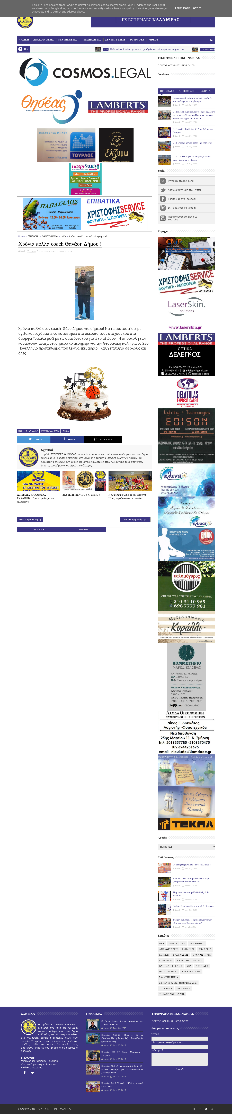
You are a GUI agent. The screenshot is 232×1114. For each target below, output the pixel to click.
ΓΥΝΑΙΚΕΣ (188, 949)
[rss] (212, 1108)
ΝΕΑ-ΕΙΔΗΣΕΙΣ (67, 39)
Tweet (38, 439)
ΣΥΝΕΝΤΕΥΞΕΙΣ (115, 39)
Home (21, 236)
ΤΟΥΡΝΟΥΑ (137, 39)
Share (71, 439)
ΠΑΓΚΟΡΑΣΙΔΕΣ (168, 971)
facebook (39, 529)
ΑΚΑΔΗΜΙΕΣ (196, 944)
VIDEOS (153, 39)
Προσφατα (167, 91)
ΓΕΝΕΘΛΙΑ (33, 236)
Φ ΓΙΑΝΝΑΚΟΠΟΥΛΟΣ (172, 994)
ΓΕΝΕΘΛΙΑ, (44, 251)
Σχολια (206, 91)
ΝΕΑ (64, 236)
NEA (65, 49)
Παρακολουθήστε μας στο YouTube (182, 218)
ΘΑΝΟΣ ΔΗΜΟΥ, (59, 251)
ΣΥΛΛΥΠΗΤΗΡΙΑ (168, 977)
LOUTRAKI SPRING (167, 49)
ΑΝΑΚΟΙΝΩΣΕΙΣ (43, 39)
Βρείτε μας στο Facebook (182, 198)
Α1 (183, 944)
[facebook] (24, 1072)
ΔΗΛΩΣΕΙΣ (205, 949)
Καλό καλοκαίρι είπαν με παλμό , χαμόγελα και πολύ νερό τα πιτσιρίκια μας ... (108, 49)
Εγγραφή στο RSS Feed (181, 180)
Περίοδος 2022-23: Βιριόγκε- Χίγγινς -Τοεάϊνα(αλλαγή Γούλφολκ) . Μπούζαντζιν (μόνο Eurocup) (122, 1038)
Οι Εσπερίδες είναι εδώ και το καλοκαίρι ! (192, 864)
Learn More (182, 8)
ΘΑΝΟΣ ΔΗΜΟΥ (50, 236)
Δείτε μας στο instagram (182, 207)
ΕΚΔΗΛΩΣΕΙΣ (92, 39)
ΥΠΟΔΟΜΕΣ (183, 988)
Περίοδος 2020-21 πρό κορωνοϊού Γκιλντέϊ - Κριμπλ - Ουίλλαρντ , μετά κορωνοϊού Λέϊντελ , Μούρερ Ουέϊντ (122, 1069)
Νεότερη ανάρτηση (30, 519)
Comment (106, 439)
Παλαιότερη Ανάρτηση (135, 519)
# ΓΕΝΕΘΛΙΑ (32, 430)
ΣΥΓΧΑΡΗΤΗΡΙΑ (191, 971)
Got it (197, 8)
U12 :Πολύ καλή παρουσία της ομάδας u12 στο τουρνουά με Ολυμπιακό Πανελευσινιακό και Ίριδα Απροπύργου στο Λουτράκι (194, 115)
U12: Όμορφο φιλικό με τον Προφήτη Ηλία (192, 142)
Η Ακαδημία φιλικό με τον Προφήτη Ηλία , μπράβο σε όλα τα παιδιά (128, 496)
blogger (83, 529)
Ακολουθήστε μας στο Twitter (184, 189)
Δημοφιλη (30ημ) (186, 92)
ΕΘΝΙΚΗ (164, 955)
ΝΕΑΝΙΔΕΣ (202, 966)
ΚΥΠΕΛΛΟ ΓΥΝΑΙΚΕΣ (189, 960)
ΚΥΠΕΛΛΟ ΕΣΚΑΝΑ (170, 966)
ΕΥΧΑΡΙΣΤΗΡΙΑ (202, 955)
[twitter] (32, 1072)
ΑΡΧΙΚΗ (24, 39)
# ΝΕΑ (66, 430)
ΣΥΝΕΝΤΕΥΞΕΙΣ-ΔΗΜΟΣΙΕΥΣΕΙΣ (178, 983)
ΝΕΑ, (70, 251)
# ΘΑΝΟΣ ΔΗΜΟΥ (50, 430)
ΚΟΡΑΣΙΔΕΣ (166, 960)
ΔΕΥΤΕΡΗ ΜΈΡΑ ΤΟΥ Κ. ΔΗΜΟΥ (81, 494)
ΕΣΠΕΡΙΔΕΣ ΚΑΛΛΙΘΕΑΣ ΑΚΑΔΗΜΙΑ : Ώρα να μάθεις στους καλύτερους (35, 498)
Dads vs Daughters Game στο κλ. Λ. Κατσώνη (193, 906)
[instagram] (194, 1108)
